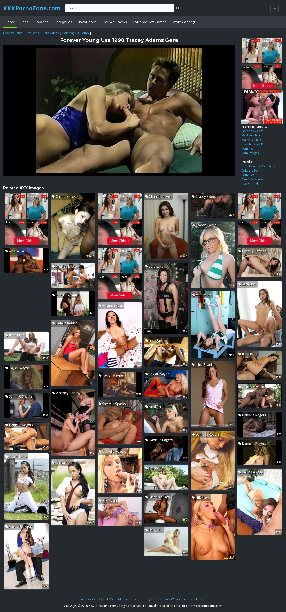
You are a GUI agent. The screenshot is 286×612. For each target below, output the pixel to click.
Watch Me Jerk (251, 140)
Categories (63, 22)
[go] (178, 8)
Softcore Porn (250, 170)
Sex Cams (32, 33)
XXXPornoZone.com (32, 8)
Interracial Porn (193, 599)
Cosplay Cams (12, 33)
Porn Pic (247, 148)
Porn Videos (51, 33)
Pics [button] (25, 22)
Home (10, 22)
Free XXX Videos (252, 179)
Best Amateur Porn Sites (258, 166)
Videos (42, 22)
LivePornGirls (250, 184)
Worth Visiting (184, 22)
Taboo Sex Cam (252, 131)
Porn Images (250, 153)
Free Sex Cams (90, 599)
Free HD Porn (134, 599)
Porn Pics (247, 175)
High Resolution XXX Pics (163, 599)
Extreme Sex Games (149, 22)
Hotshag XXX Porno (75, 33)
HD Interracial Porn (254, 144)
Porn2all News (115, 22)
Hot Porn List (112, 599)
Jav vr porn (87, 22)
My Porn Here (250, 135)
